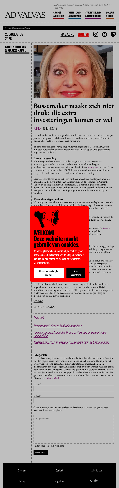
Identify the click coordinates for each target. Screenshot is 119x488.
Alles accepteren (76, 273)
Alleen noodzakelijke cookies (48, 273)
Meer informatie (41, 263)
